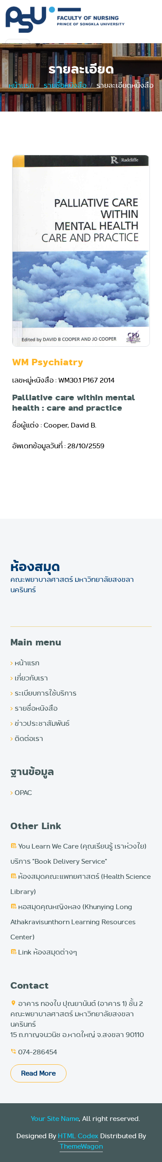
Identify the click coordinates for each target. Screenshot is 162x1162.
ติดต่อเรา (26, 738)
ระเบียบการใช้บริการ (43, 693)
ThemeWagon (81, 1146)
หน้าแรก (24, 663)
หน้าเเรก (21, 85)
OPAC (21, 792)
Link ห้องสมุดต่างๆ (43, 952)
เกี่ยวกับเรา (29, 678)
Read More (38, 1073)
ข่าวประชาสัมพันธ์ (40, 723)
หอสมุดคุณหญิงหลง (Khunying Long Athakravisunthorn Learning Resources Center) (73, 921)
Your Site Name (55, 1118)
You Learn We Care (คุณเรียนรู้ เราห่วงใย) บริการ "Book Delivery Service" (78, 854)
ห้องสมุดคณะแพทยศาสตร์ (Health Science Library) (80, 884)
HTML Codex (78, 1135)
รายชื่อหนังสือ (65, 85)
